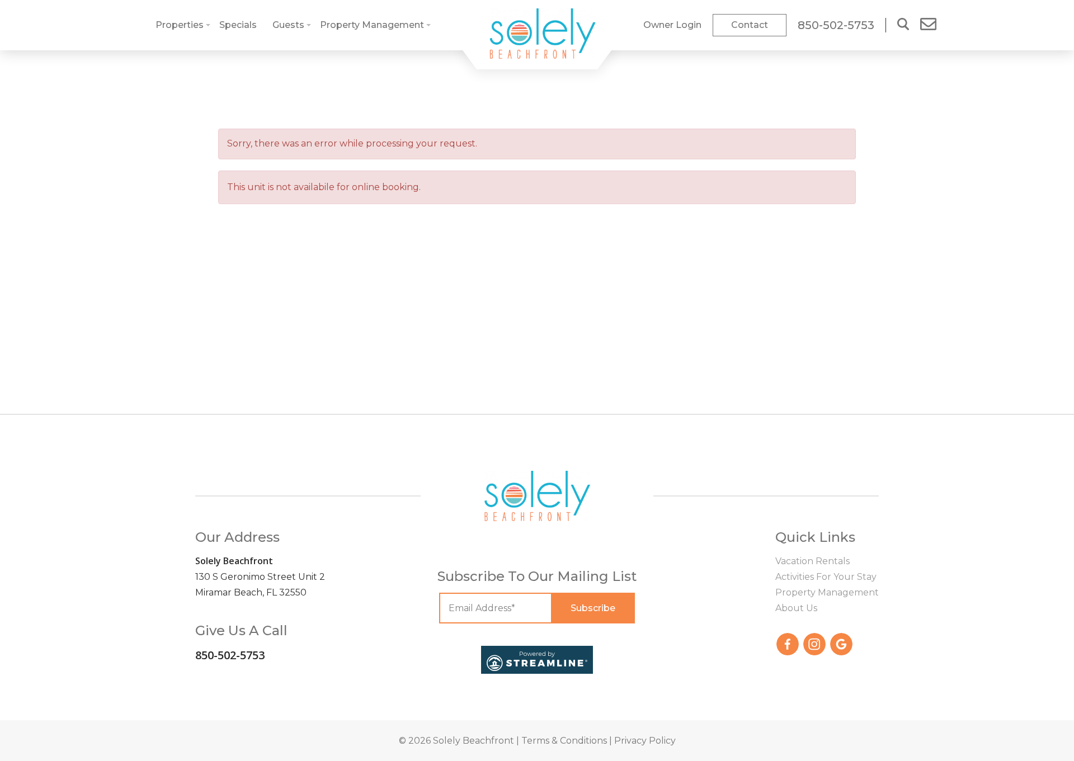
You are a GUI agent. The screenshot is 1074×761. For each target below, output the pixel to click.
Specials (238, 25)
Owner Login (672, 25)
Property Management (372, 25)
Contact (749, 25)
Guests (288, 25)
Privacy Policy (645, 740)
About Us (796, 608)
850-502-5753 (230, 655)
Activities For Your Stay (826, 576)
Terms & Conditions (564, 740)
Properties (180, 25)
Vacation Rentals (812, 561)
